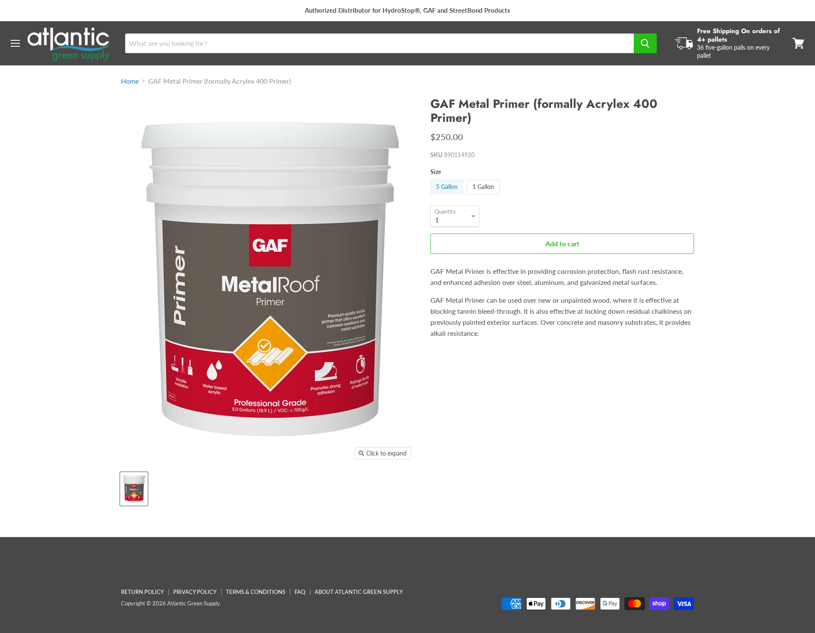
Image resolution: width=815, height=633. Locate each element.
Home (130, 81)
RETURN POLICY (142, 591)
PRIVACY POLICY (194, 591)
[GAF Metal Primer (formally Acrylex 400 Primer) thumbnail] (134, 489)
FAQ (300, 591)
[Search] (645, 43)
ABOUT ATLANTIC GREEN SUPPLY (359, 591)
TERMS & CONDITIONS (255, 591)
